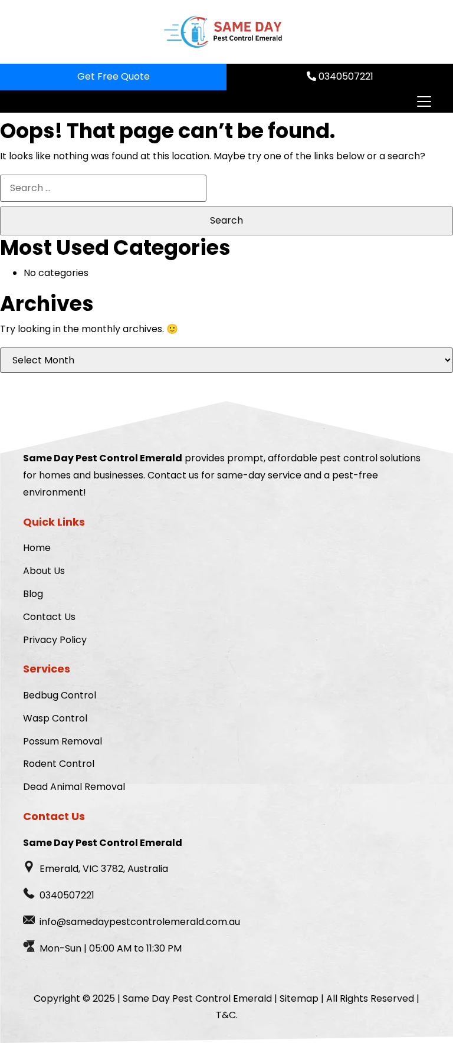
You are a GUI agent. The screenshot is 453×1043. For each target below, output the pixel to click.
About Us (44, 571)
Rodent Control (58, 763)
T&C (226, 1015)
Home (37, 548)
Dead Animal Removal (74, 786)
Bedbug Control (59, 695)
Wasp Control (55, 718)
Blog (33, 594)
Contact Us (49, 617)
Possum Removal (62, 741)
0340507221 (344, 76)
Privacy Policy (55, 640)
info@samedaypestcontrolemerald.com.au (140, 922)
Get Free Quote (113, 76)
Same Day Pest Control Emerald (197, 998)
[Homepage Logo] (222, 32)
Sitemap (299, 998)
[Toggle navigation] (423, 101)
